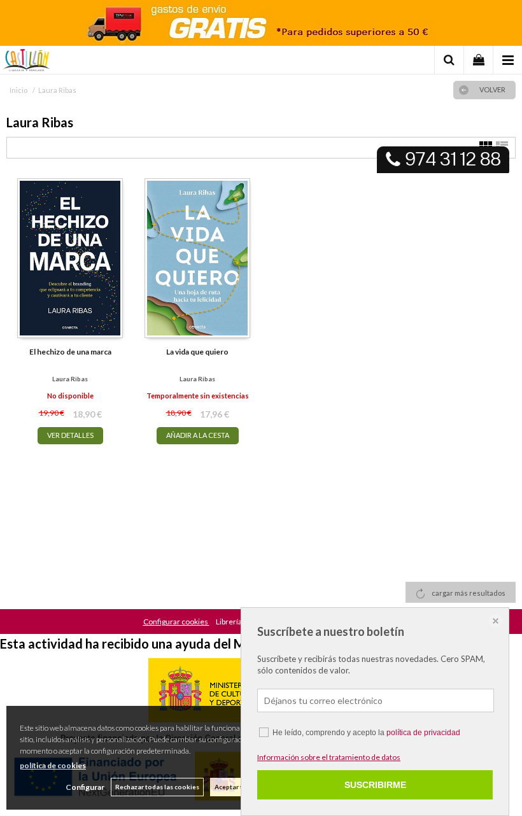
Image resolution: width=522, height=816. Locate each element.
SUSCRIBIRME (375, 785)
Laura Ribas (70, 379)
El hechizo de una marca (70, 351)
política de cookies (53, 765)
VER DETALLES (70, 435)
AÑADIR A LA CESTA (197, 435)
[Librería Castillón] (26, 61)
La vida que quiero (197, 351)
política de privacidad (423, 732)
